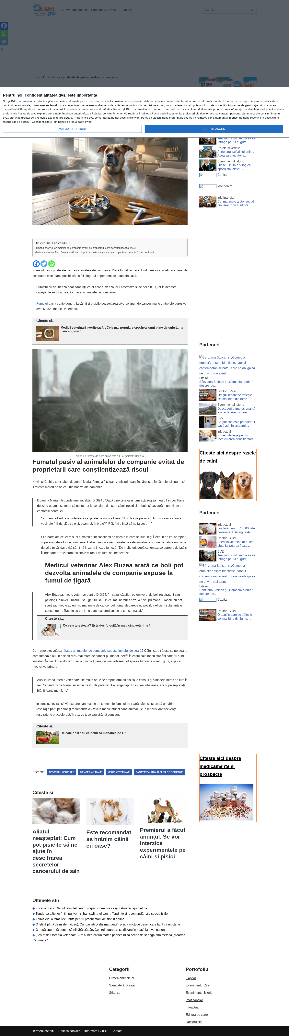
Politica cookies (69, 1031)
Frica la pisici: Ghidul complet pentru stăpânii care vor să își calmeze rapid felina (91, 908)
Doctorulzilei (194, 1022)
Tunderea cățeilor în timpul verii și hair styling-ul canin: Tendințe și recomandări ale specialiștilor (102, 913)
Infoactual (192, 1007)
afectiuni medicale (61, 772)
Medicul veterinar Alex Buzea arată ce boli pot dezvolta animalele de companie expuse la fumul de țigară (94, 252)
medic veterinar (119, 772)
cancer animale (91, 772)
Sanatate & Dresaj (122, 985)
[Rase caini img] (226, 498)
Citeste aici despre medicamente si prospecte (220, 766)
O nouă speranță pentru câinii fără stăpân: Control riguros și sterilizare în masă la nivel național (101, 929)
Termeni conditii (43, 1031)
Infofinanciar (194, 1000)
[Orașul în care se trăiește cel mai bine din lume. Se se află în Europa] (207, 396)
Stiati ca (114, 992)
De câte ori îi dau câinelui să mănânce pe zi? (93, 733)
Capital (191, 978)
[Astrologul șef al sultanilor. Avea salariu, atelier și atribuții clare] (207, 152)
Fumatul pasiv (46, 303)
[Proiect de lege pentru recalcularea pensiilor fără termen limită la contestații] (207, 436)
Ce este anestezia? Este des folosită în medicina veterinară (106, 625)
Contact (116, 1031)
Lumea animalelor (121, 978)
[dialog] (144, 112)
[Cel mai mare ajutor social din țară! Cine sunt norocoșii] (207, 202)
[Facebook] (36, 263)
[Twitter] (43, 263)
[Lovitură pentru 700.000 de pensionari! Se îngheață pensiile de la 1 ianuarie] (207, 529)
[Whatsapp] (51, 263)
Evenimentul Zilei (198, 985)
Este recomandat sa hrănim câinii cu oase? (108, 839)
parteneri (23, 101)
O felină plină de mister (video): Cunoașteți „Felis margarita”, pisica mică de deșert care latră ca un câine (108, 924)
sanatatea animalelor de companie (159, 772)
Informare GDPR (96, 1031)
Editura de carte (197, 1014)
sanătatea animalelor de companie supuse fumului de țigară (100, 650)
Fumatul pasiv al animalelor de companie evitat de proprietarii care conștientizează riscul (85, 247)
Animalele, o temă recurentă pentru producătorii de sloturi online (79, 919)
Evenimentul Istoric (199, 992)
